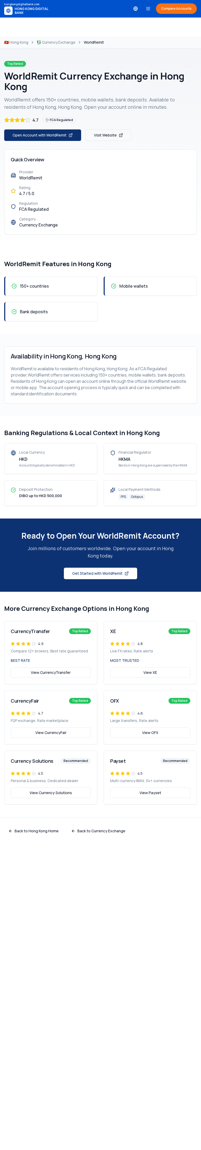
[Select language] (135, 8)
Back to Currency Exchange (101, 830)
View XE (150, 672)
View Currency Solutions (51, 792)
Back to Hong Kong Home (37, 830)
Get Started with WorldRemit (97, 573)
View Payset (150, 792)
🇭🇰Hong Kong (16, 42)
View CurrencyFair (50, 732)
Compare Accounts (176, 8)
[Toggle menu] (148, 8)
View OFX (150, 732)
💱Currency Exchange (56, 42)
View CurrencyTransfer (51, 672)
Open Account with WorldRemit (39, 135)
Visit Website (105, 135)
